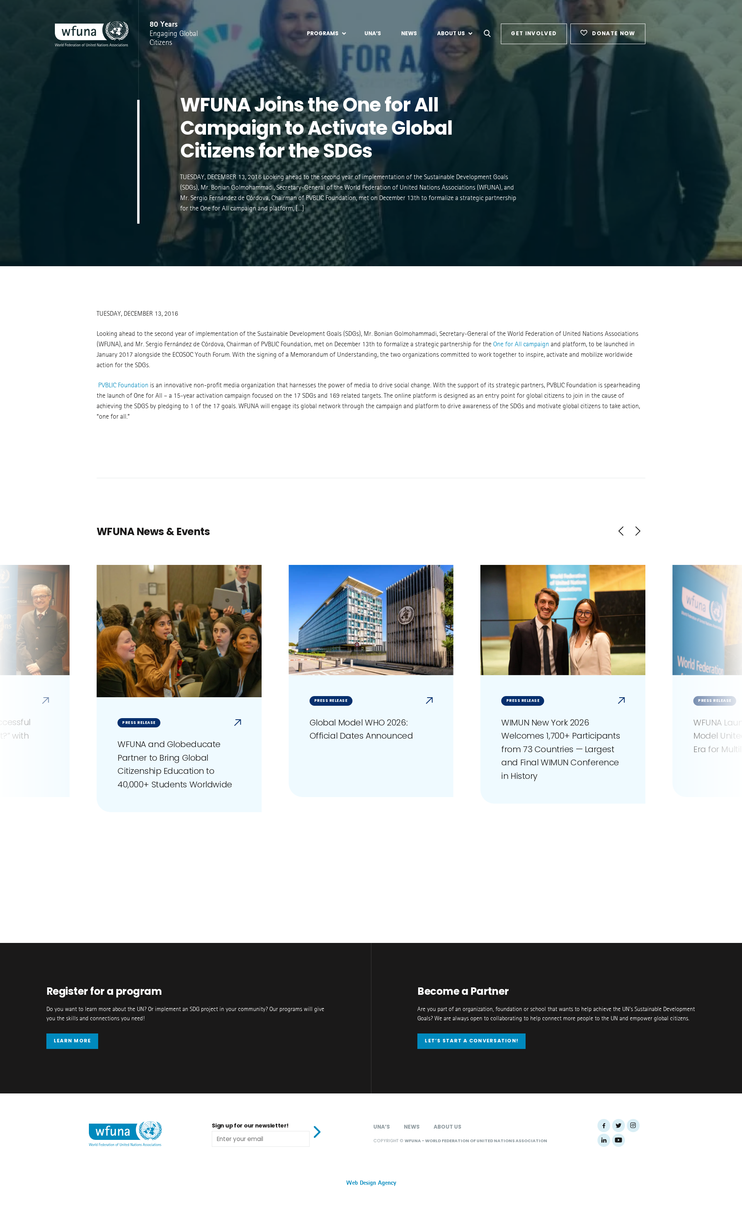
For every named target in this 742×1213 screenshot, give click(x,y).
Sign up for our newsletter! (250, 1125)
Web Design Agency (371, 1183)
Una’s (381, 1127)
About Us (447, 1127)
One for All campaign (521, 344)
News (412, 1127)
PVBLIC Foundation (123, 385)
